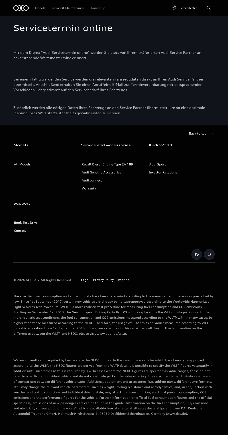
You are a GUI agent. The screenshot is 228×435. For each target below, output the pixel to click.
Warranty (89, 188)
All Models (22, 164)
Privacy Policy (103, 280)
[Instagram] (209, 254)
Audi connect (92, 180)
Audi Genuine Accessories (101, 172)
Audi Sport (157, 164)
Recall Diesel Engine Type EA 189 (107, 164)
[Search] (209, 8)
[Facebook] (196, 254)
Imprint (123, 280)
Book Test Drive (26, 222)
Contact (20, 230)
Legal (85, 280)
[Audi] (21, 8)
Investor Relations (163, 172)
